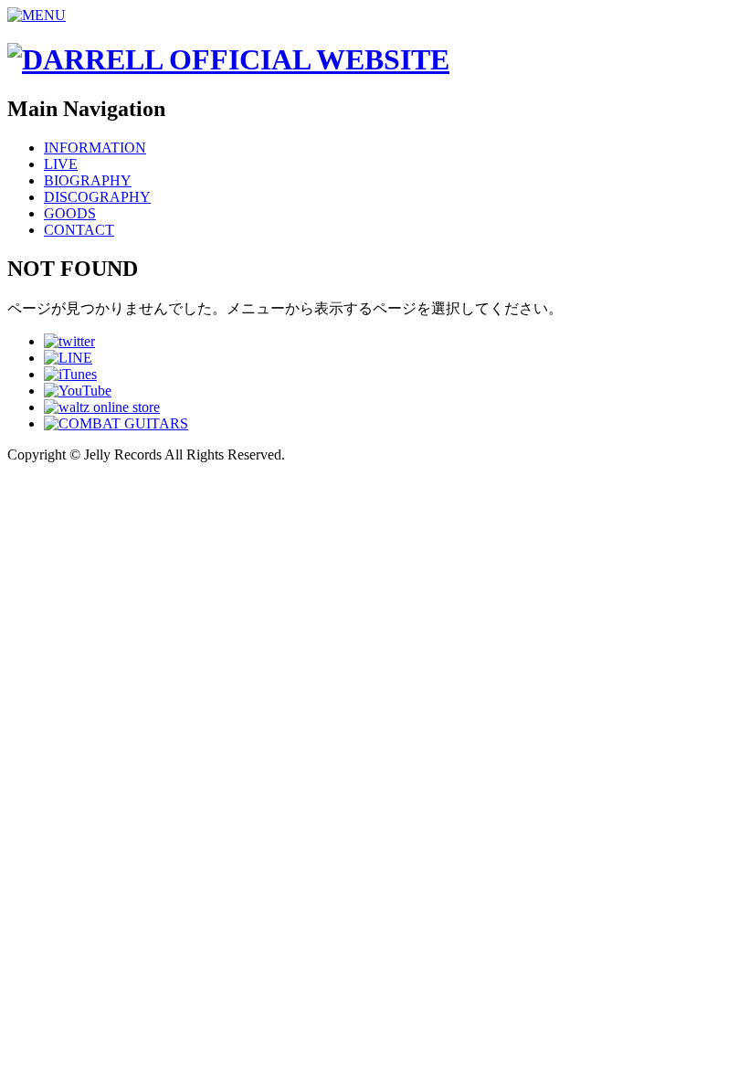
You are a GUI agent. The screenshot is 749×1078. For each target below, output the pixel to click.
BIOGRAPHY (88, 180)
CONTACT (79, 230)
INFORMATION (95, 147)
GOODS (70, 213)
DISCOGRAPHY (97, 197)
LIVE (61, 164)
